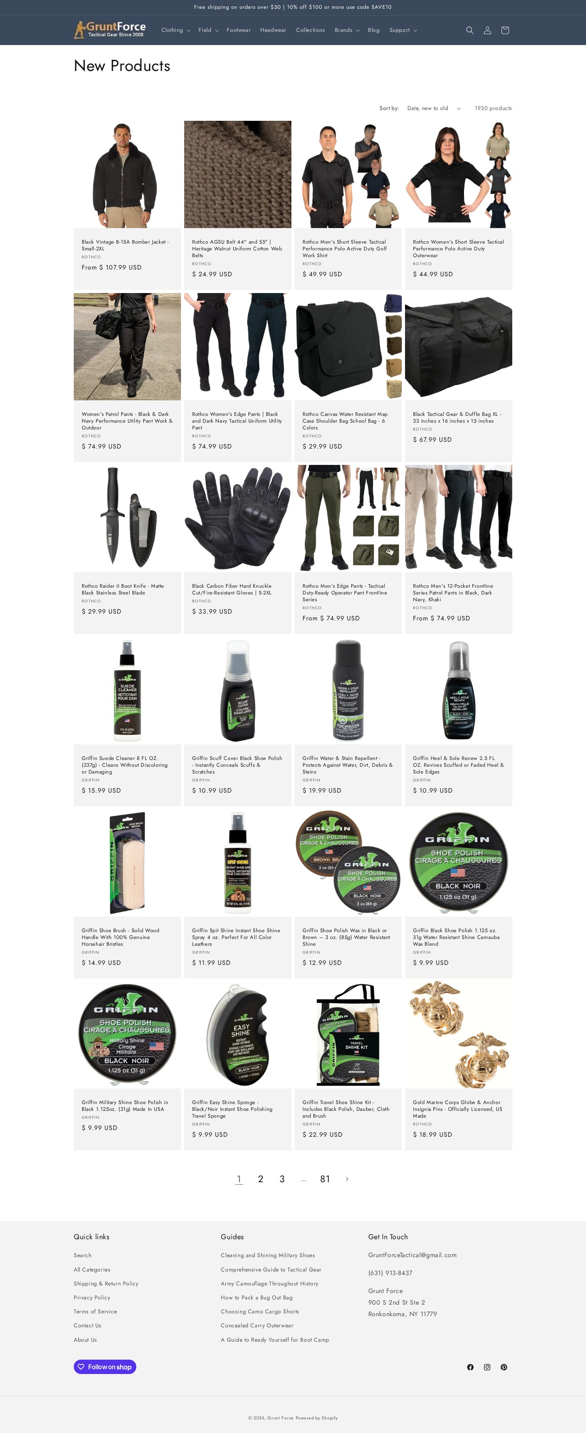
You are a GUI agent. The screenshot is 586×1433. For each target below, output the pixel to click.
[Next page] (347, 1179)
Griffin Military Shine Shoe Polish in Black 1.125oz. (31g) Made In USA (125, 1106)
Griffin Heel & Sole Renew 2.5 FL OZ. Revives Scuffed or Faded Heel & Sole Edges (458, 765)
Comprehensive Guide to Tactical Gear (271, 1270)
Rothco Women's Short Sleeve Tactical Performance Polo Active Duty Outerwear (458, 249)
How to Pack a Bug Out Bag (257, 1297)
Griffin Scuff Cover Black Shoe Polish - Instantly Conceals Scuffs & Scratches (237, 765)
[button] (175, 30)
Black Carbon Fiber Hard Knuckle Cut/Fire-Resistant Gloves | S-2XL (232, 589)
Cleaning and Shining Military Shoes (268, 1255)
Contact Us (88, 1325)
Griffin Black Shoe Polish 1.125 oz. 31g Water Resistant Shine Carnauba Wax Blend (456, 937)
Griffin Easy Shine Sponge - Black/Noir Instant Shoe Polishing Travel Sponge (232, 1109)
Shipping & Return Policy (106, 1283)
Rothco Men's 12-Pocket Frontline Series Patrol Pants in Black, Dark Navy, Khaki (453, 593)
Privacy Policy (92, 1297)
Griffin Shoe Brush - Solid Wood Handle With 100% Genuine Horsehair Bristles (120, 937)
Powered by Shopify (317, 1418)
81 (325, 1179)
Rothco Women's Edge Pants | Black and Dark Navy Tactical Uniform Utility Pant (237, 421)
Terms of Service (95, 1311)
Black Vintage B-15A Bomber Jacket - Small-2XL (125, 245)
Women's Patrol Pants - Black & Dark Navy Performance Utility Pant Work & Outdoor (127, 421)
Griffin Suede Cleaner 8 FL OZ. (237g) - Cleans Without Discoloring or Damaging (125, 765)
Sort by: (389, 108)
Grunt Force (280, 1418)
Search (83, 1255)
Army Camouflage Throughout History (269, 1283)
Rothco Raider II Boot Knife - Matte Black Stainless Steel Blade (123, 589)
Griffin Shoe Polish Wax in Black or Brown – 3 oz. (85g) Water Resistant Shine (346, 937)
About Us (85, 1340)
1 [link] (239, 1179)
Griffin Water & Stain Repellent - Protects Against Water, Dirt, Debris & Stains (348, 765)
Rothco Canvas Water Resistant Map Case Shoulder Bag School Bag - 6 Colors (345, 421)
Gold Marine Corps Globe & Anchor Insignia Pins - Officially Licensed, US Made (457, 1109)
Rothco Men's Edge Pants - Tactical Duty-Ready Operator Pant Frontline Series (345, 593)
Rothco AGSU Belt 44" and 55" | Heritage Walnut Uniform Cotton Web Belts (237, 249)
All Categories (92, 1270)
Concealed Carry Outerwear (257, 1325)
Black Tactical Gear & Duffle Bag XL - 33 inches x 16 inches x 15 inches (457, 418)
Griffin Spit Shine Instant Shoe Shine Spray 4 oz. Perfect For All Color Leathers (236, 937)
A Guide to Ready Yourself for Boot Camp (275, 1340)
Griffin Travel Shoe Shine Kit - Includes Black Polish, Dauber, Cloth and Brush (346, 1109)
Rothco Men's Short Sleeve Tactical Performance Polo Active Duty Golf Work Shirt (345, 249)
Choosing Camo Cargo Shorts (260, 1311)
